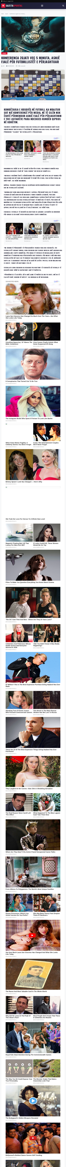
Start (2, 13)
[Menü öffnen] (42, 5)
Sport (6, 13)
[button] (33, 34)
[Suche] (63, 5)
